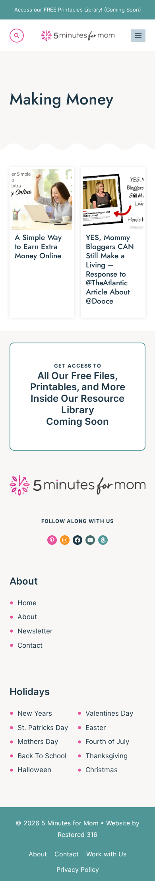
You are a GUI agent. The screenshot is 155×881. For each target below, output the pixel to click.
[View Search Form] (17, 36)
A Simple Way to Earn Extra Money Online (38, 246)
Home (27, 603)
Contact (30, 645)
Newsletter (34, 631)
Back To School (41, 756)
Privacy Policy (77, 869)
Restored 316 (77, 834)
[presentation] (42, 199)
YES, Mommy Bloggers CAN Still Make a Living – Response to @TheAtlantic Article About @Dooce (110, 269)
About (27, 617)
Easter (95, 728)
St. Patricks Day (42, 728)
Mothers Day (37, 741)
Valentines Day (109, 713)
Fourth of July (107, 741)
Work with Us (106, 854)
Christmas (101, 770)
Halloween (34, 770)
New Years (34, 713)
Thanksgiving (106, 756)
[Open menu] (138, 35)
